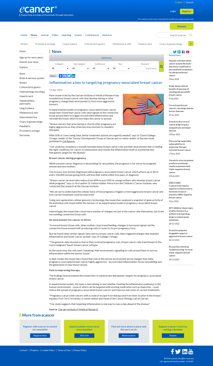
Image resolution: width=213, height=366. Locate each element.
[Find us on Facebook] (183, 52)
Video (55, 34)
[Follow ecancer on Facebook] (172, 351)
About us (107, 34)
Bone (22, 73)
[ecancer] (39, 9)
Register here (40, 335)
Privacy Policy (80, 350)
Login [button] (173, 11)
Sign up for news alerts (31, 57)
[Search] (191, 35)
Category (59, 64)
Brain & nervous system (31, 78)
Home (24, 34)
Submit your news (28, 61)
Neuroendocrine (28, 117)
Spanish (190, 2)
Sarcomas (24, 135)
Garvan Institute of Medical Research (78, 309)
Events (78, 34)
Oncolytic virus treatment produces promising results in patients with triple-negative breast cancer (181, 166)
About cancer (129, 335)
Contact (23, 350)
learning (66, 34)
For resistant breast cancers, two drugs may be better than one (181, 108)
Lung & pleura (70, 43)
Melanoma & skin (122, 43)
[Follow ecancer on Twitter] (178, 351)
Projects (34, 350)
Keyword (145, 64)
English (178, 2)
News (34, 34)
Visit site (84, 335)
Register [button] (186, 11)
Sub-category (79, 64)
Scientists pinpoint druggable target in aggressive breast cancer (181, 233)
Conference (100, 64)
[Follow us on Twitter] (175, 52)
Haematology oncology (32, 91)
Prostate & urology (45, 43)
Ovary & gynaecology (170, 43)
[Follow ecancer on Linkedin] (185, 351)
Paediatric (25, 126)
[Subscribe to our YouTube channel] (188, 52)
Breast (24, 43)
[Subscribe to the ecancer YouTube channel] (191, 351)
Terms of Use (63, 350)
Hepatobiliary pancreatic (27, 102)
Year (120, 64)
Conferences (92, 34)
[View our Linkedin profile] (179, 52)
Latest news (106, 57)
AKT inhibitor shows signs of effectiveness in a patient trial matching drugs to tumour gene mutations (181, 214)
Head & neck (145, 43)
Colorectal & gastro (94, 43)
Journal (44, 34)
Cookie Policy (48, 350)
